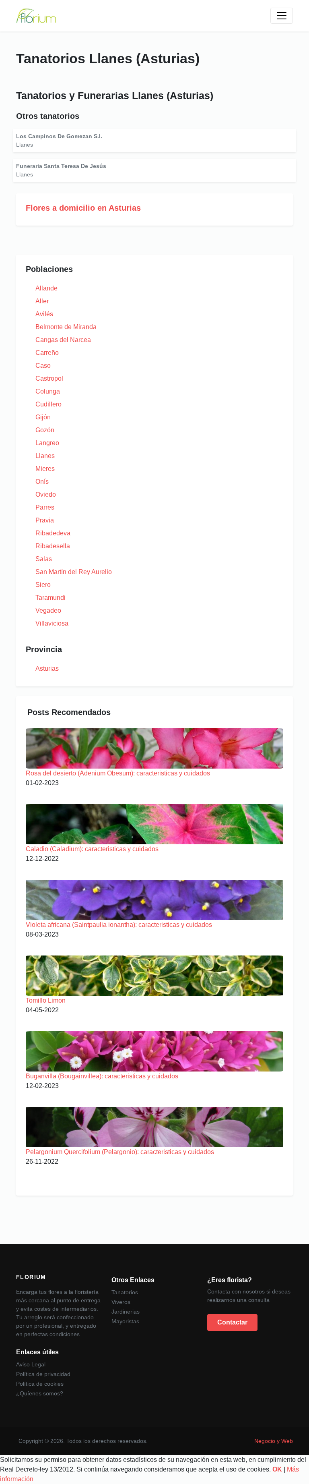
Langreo (47, 442)
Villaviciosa (51, 623)
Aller (42, 301)
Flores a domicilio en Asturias (83, 207)
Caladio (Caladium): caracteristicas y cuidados (92, 849)
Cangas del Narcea (63, 339)
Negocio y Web (273, 1441)
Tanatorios (124, 1292)
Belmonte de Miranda (66, 326)
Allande (46, 288)
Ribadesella (52, 546)
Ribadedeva (52, 533)
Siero (43, 584)
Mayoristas (125, 1321)
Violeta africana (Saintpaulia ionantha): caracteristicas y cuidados (119, 924)
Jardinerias (125, 1311)
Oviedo (45, 494)
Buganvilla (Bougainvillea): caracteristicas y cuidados (102, 1076)
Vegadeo (48, 610)
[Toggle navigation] (281, 16)
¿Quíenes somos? (39, 1393)
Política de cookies (40, 1383)
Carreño (47, 352)
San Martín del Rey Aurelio (73, 571)
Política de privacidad (43, 1374)
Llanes (45, 455)
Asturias (47, 668)
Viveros (120, 1302)
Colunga (47, 391)
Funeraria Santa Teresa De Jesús (61, 166)
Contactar (232, 1322)
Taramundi (50, 597)
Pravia (44, 520)
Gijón (43, 417)
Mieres (45, 468)
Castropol (49, 378)
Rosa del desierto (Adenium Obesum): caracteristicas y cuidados (118, 773)
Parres (44, 507)
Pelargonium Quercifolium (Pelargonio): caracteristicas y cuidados (120, 1151)
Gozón (44, 430)
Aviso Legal (30, 1364)
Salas (43, 558)
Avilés (44, 314)
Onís (42, 481)
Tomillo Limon (46, 1000)
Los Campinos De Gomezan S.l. (59, 136)
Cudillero (48, 404)
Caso (43, 365)
